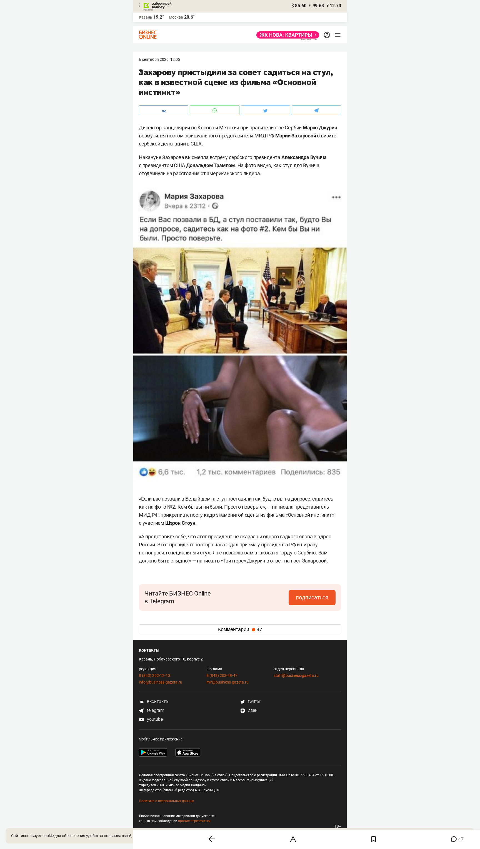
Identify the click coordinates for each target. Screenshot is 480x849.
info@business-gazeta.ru (160, 682)
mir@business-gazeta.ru (227, 682)
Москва (176, 17)
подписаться (312, 597)
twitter (253, 701)
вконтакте (157, 701)
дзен (252, 710)
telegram (155, 710)
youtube (154, 719)
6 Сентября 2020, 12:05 (159, 59)
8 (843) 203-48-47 (222, 675)
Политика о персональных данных (166, 801)
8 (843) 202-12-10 (154, 675)
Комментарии (240, 629)
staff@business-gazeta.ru (296, 675)
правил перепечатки (194, 821)
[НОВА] (286, 35)
